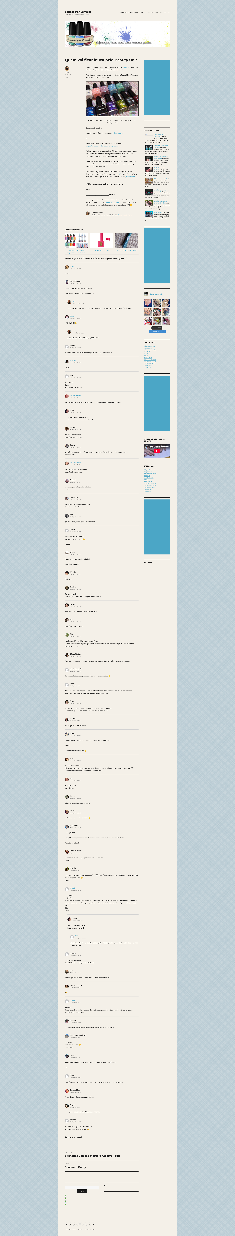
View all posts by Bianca (125, 215)
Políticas (158, 12)
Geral (66, 77)
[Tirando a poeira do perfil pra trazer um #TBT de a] (148, 312)
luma (72, 316)
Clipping (150, 12)
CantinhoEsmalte (117, 133)
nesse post (119, 70)
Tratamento (147, 367)
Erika (72, 266)
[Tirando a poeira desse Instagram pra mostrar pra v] (148, 321)
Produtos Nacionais (149, 363)
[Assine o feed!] (82, 1195)
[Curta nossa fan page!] (82, 1197)
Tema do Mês (148, 365)
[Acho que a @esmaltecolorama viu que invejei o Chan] (157, 321)
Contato (167, 12)
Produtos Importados (150, 361)
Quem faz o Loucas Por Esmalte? (132, 12)
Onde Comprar (148, 357)
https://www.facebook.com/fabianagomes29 (102, 146)
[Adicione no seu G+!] (82, 1202)
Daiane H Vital (75, 395)
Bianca (67, 72)
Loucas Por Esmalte (78, 11)
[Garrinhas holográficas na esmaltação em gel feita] (157, 303)
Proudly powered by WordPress (87, 1230)
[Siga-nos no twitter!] (82, 1199)
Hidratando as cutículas (161, 179)
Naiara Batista (75, 462)
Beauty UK (126, 67)
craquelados (130, 177)
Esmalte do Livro (148, 354)
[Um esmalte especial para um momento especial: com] (166, 312)
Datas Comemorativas (150, 350)
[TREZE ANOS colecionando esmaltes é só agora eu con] (166, 303)
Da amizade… (158, 212)
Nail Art (146, 356)
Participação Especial (150, 359)
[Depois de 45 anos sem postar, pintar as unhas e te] (157, 312)
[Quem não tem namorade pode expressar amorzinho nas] (148, 303)
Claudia (73, 888)
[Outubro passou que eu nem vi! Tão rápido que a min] (166, 321)
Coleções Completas (149, 346)
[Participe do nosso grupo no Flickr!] (82, 1204)
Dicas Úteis (147, 352)
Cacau (77, 936)
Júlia (74, 301)
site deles (119, 174)
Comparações (148, 348)
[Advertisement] (157, 87)
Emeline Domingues (111, 202)
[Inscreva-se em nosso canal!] (82, 1201)
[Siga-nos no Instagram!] (82, 1198)
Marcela (73, 360)
